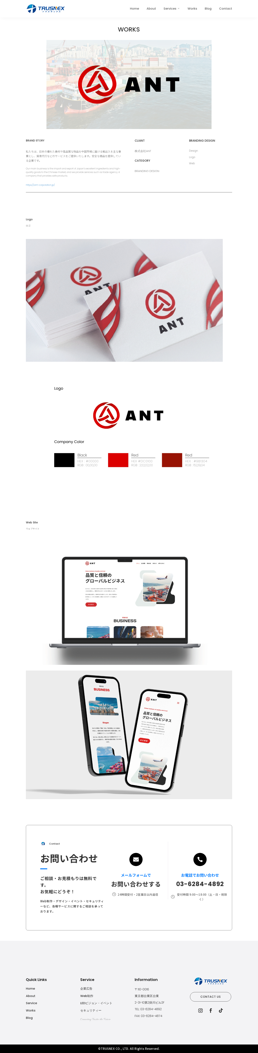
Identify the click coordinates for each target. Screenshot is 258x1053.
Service (31, 1003)
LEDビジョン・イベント (96, 1003)
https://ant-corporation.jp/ (40, 185)
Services (170, 8)
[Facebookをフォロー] (210, 1010)
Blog (208, 8)
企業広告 (86, 988)
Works (192, 8)
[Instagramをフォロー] (200, 1010)
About (151, 8)
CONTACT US (210, 997)
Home (134, 8)
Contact (225, 8)
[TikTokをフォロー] (220, 1010)
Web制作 (86, 996)
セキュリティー (90, 1010)
